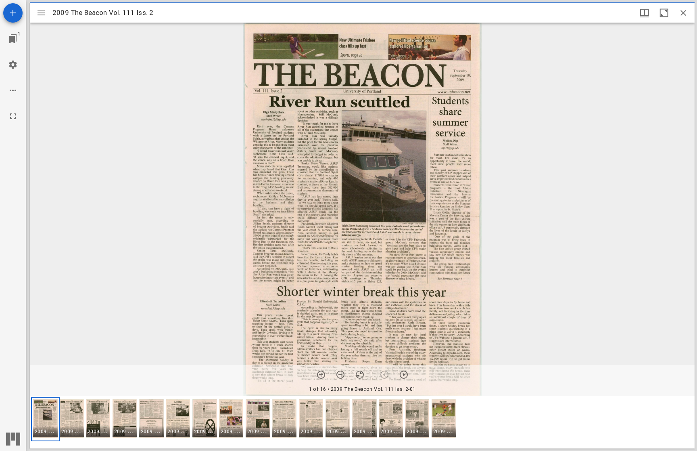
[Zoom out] (340, 374)
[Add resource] (13, 13)
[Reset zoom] (359, 374)
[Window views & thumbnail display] (644, 13)
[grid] (362, 422)
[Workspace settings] (13, 64)
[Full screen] (13, 116)
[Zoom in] (321, 374)
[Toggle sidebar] (41, 13)
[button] (45, 419)
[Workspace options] (13, 90)
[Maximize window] (664, 13)
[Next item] (403, 374)
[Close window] (683, 13)
